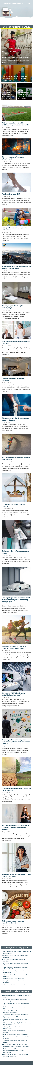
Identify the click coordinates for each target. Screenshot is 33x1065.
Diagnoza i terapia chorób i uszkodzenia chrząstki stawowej (15, 419)
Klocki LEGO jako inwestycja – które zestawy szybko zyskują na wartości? (14, 77)
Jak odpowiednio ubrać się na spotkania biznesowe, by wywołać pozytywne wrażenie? (15, 827)
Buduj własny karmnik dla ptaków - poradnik (13, 505)
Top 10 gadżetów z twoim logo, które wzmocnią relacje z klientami (8, 93)
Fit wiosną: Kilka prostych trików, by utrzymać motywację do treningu (14, 647)
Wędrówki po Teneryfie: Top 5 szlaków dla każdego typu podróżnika (16, 267)
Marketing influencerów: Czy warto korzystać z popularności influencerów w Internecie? (16, 742)
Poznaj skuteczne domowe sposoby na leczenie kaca (15, 229)
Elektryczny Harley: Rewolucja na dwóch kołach (16, 552)
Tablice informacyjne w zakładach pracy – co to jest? (24, 93)
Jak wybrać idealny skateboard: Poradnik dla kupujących (16, 458)
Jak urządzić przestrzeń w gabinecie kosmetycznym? (14, 307)
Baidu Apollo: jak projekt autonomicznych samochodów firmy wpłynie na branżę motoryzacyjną (16, 600)
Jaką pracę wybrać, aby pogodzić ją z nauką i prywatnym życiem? (16, 875)
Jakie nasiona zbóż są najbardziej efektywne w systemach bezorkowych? (15, 124)
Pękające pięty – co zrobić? (11, 194)
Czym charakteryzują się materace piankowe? (13, 379)
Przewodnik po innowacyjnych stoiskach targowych (16, 342)
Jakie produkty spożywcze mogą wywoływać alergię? (13, 922)
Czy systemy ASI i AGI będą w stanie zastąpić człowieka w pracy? (14, 694)
